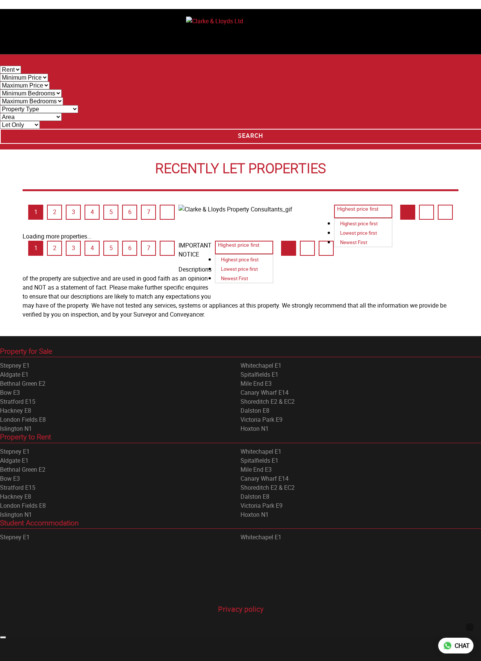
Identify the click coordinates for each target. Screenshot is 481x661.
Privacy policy (240, 609)
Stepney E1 (15, 365)
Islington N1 (16, 428)
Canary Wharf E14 (264, 392)
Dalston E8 (254, 410)
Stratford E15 (17, 401)
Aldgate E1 (14, 374)
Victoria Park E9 (261, 419)
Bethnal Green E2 (22, 383)
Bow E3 (10, 392)
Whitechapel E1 (260, 365)
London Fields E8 (23, 419)
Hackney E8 (15, 410)
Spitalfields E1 (259, 374)
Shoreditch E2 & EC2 (267, 401)
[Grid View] (407, 212)
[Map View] (445, 212)
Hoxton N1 (254, 428)
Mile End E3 (256, 383)
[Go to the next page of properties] (167, 212)
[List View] (426, 212)
